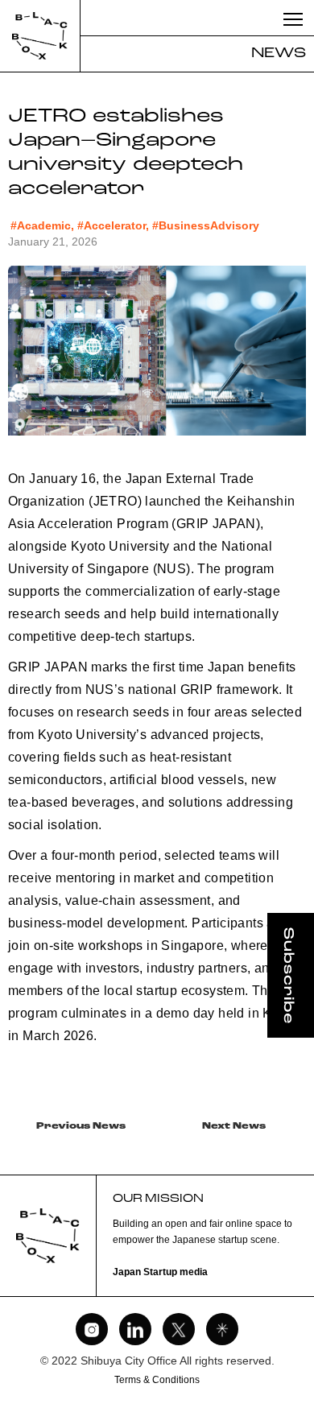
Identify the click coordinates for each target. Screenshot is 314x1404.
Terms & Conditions (157, 1379)
